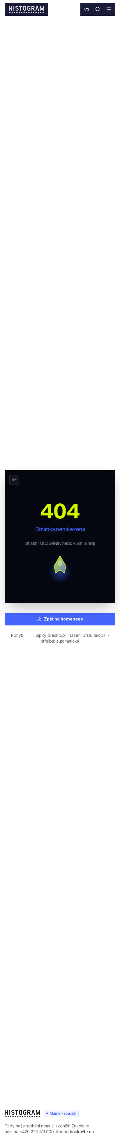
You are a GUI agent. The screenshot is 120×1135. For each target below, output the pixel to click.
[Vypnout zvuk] (14, 480)
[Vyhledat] (98, 9)
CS (86, 9)
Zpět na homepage (63, 618)
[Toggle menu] (109, 9)
